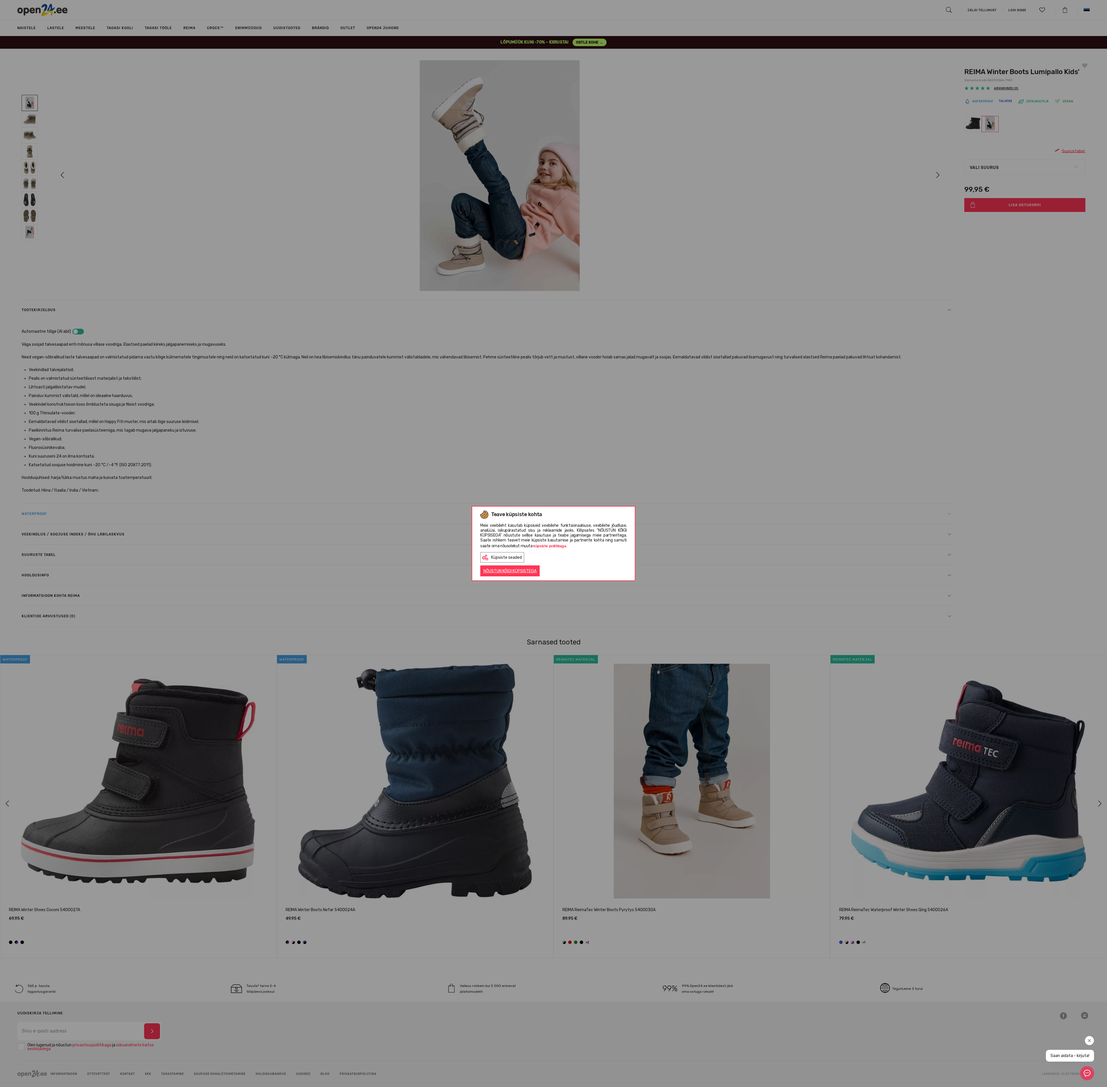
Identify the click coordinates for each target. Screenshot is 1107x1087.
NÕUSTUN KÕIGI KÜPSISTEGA (509, 571)
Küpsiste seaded (506, 557)
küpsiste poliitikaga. (550, 546)
